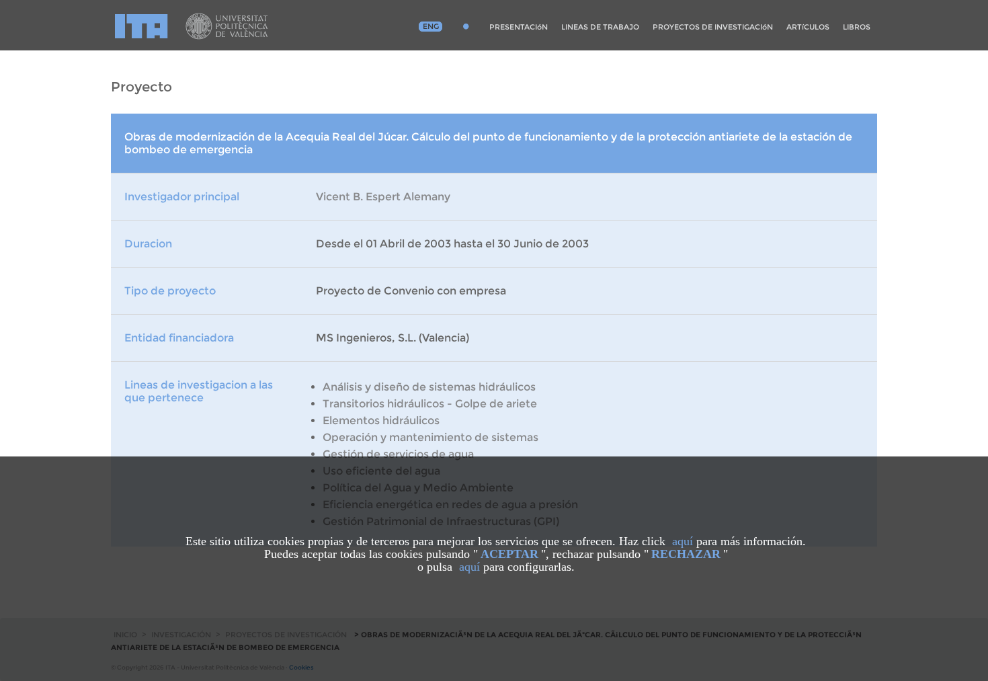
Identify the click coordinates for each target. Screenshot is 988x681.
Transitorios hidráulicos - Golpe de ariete (430, 403)
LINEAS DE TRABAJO (600, 27)
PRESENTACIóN (518, 27)
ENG (431, 26)
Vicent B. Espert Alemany (383, 196)
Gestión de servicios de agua (398, 454)
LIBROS (856, 27)
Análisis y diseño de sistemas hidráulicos (429, 386)
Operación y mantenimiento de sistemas (430, 437)
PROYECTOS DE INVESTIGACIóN (713, 27)
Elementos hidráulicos (381, 420)
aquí (682, 541)
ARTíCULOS (807, 27)
